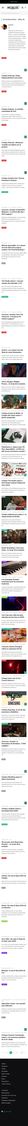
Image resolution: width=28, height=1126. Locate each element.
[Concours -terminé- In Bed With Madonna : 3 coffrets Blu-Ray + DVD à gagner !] (14, 198)
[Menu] (3, 7)
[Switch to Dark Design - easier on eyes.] (25, 7)
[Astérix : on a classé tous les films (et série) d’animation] (14, 339)
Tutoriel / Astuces (6, 1084)
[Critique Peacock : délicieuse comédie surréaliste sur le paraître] (14, 131)
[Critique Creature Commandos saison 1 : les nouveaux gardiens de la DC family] (14, 1024)
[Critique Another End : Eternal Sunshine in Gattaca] (14, 167)
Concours (5, 192)
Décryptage (5, 1071)
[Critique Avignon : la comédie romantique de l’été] (14, 98)
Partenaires (4, 1098)
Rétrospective (5, 1081)
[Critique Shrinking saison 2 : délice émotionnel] (14, 765)
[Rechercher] (22, 7)
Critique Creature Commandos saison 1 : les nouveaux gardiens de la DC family (13, 1037)
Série (3, 263)
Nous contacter (5, 1093)
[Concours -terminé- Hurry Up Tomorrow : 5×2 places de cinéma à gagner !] (14, 303)
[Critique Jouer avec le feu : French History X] (14, 667)
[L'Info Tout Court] (13, 7)
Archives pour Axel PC (11, 13)
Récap (3, 1078)
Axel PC (10, 25)
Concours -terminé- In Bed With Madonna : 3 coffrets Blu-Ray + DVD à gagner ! (13, 212)
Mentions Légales (6, 1103)
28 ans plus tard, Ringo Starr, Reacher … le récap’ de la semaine (12, 844)
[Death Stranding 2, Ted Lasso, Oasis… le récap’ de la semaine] (14, 536)
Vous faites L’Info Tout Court (9, 1095)
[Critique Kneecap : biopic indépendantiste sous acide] (14, 64)
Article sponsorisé (7, 628)
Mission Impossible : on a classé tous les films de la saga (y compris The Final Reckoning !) (13, 247)
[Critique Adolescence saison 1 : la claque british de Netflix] (14, 503)
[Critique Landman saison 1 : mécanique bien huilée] (14, 797)
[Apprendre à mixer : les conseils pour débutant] (14, 991)
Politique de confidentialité (8, 1100)
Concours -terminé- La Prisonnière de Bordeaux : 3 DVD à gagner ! (14, 744)
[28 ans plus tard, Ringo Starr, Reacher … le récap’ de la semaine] (14, 831)
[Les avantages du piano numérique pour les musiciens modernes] (14, 568)
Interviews (4, 1076)
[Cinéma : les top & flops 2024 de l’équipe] (14, 864)
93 (22, 1052)
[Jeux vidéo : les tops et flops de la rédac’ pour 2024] (14, 927)
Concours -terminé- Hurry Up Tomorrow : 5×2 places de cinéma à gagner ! (12, 317)
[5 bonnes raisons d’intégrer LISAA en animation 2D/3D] (14, 635)
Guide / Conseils (6, 1073)
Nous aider (14, 1)
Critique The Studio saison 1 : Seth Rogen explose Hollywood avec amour (13, 483)
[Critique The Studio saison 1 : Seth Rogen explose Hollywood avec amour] (14, 469)
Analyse (4, 1063)
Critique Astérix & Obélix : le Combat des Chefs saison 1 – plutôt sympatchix (12, 415)
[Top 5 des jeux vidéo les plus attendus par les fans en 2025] (14, 604)
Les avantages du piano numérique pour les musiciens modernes (13, 582)
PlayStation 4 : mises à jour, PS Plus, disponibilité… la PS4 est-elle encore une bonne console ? (14, 449)
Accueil (3, 13)
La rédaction (5, 1090)
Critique (4, 1068)
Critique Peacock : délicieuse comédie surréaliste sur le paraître (12, 145)
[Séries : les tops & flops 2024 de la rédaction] (14, 894)
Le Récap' (4, 530)
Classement (5, 1066)
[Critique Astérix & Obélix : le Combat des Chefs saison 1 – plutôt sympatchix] (14, 402)
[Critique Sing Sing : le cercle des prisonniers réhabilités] (14, 698)
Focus (3, 429)
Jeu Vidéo (4, 597)
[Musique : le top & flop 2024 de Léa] (14, 959)
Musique (4, 561)
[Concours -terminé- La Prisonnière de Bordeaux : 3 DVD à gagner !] (14, 730)
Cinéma (4, 91)
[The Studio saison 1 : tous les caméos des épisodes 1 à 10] (14, 269)
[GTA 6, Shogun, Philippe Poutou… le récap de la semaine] (14, 370)
